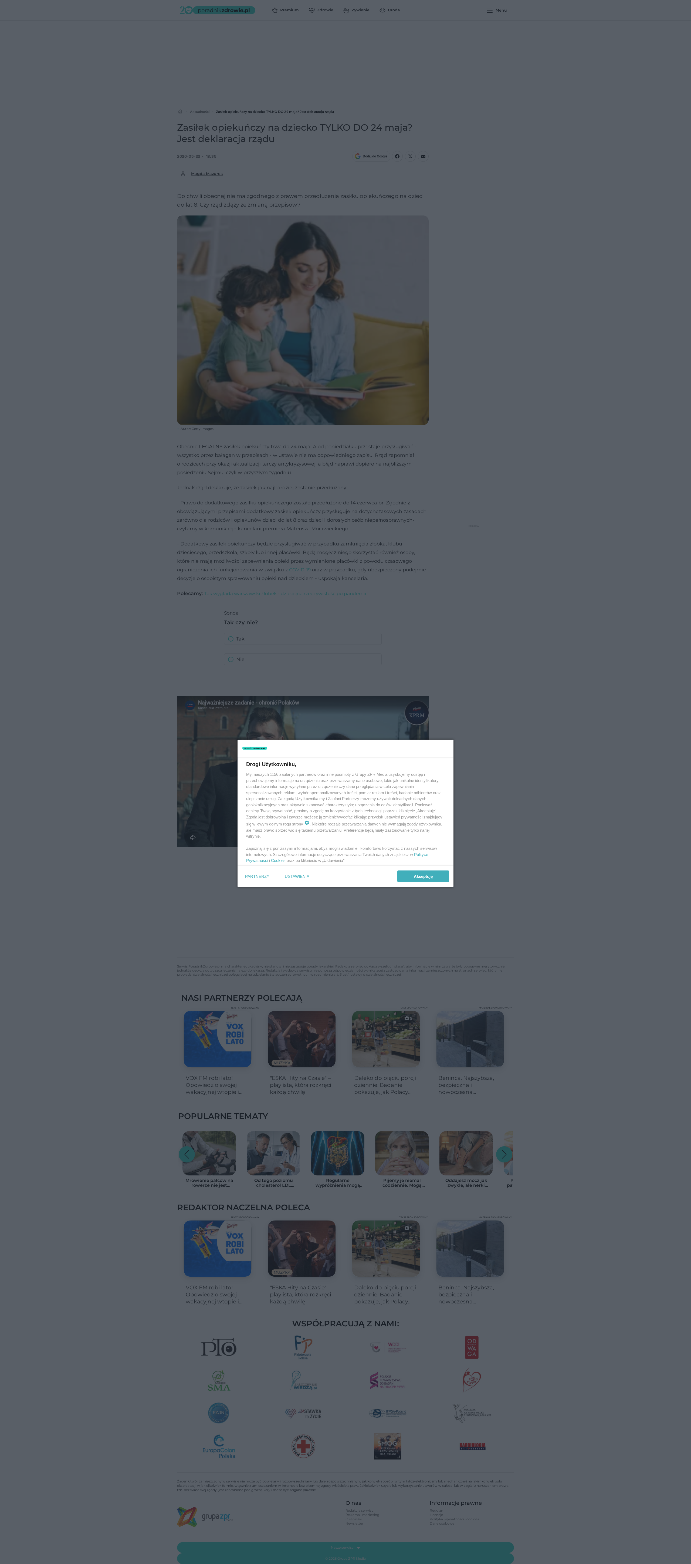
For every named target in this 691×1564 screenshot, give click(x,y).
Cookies (278, 860)
